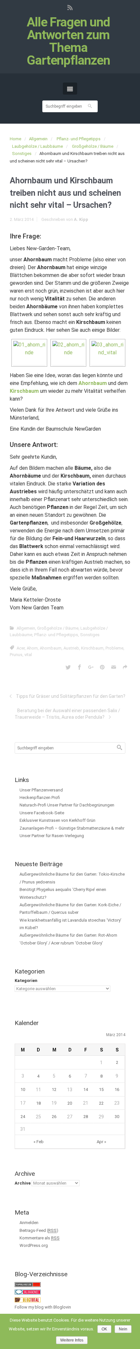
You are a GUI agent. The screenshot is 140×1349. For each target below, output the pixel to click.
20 (69, 1103)
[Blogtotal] (28, 1299)
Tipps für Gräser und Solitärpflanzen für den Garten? (70, 696)
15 (101, 1089)
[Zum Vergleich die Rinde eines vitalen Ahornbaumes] (68, 353)
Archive (23, 1183)
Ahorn (32, 648)
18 (38, 1103)
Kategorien (26, 980)
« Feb (39, 1141)
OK (104, 1329)
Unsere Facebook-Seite (42, 812)
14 (85, 1089)
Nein (123, 1329)
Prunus (16, 654)
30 (117, 1116)
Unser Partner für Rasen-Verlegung (52, 835)
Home (15, 138)
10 (23, 1089)
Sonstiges (22, 153)
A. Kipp (81, 219)
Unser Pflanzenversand (41, 790)
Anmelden (29, 1222)
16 (117, 1089)
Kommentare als (40, 1237)
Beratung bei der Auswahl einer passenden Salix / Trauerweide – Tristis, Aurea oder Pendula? (67, 714)
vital (28, 654)
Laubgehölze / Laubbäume (37, 146)
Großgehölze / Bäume (92, 146)
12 (54, 1089)
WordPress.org (34, 1245)
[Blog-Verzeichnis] (28, 1291)
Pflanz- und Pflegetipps (79, 138)
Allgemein (38, 138)
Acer (21, 648)
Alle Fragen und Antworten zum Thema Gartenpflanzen (68, 41)
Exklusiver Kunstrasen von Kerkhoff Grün (57, 820)
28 (85, 1116)
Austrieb (71, 648)
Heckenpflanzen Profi (40, 797)
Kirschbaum (92, 648)
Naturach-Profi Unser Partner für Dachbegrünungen (67, 805)
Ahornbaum (51, 648)
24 (23, 1116)
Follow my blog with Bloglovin (43, 1307)
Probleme (114, 648)
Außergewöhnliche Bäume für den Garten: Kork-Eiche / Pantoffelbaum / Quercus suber (70, 908)
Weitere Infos (71, 1340)
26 (54, 1116)
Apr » (101, 1141)
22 (101, 1103)
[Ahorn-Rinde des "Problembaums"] (29, 353)
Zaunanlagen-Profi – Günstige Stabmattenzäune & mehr (72, 828)
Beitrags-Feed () (39, 1230)
